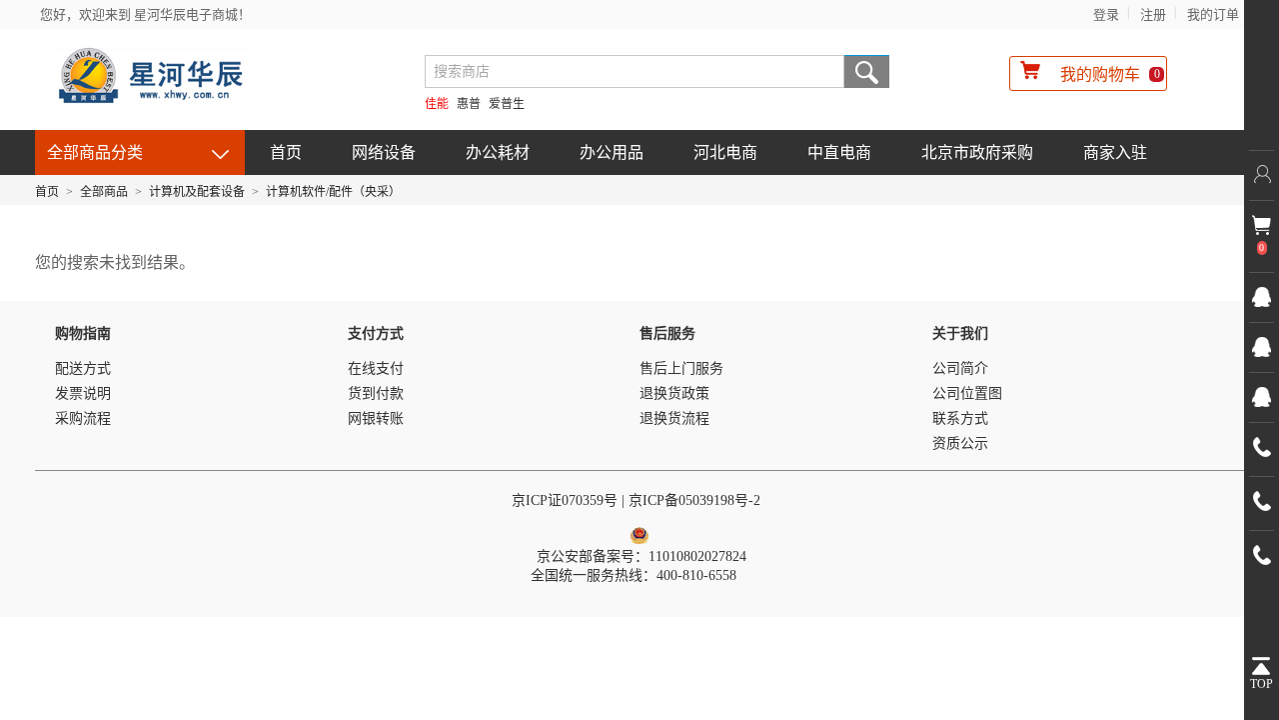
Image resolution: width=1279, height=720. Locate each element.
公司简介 (960, 368)
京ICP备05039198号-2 (696, 500)
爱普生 (507, 104)
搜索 (866, 71)
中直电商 (839, 152)
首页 (286, 152)
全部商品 (104, 192)
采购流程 (83, 418)
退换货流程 (674, 418)
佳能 (437, 104)
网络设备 (384, 152)
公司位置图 (967, 393)
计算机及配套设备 (197, 192)
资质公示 (960, 443)
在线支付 (376, 368)
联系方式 (960, 418)
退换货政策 (674, 393)
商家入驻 (1115, 152)
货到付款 (376, 393)
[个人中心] (1261, 175)
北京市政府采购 (977, 152)
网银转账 (376, 418)
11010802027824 (697, 556)
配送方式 (83, 368)
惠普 (469, 104)
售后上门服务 (681, 368)
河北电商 (725, 152)
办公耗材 (498, 152)
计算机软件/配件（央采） (333, 192)
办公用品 (611, 152)
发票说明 (83, 393)
